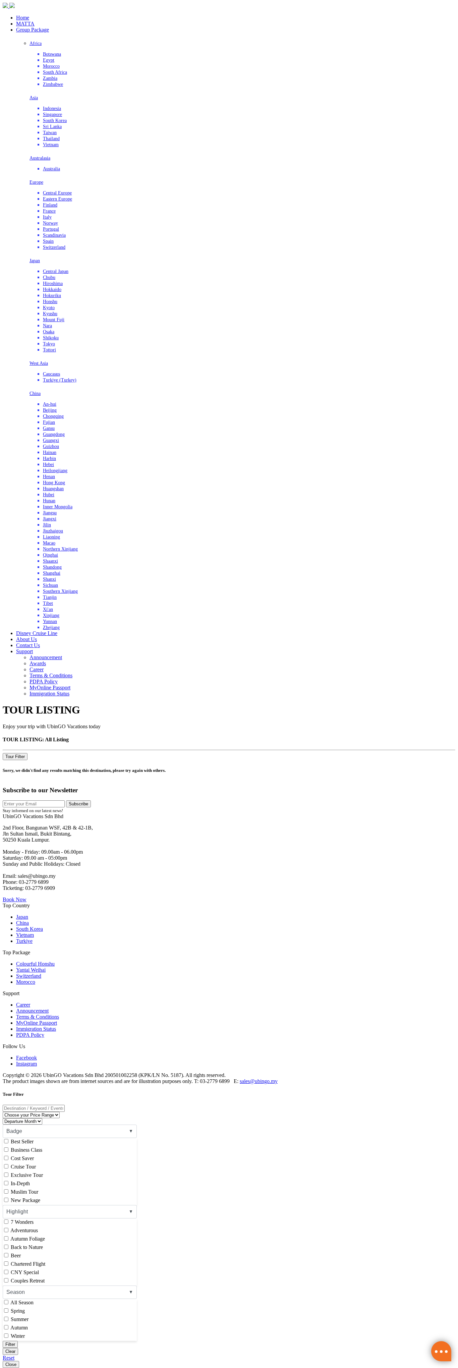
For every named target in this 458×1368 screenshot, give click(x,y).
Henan (49, 476)
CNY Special (24, 1272)
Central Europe (57, 192)
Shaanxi (50, 561)
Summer (18, 1319)
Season (15, 1292)
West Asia (39, 363)
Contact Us (28, 645)
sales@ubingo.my (259, 1081)
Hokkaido (52, 289)
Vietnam (51, 144)
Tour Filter (15, 756)
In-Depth (19, 1183)
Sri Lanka (52, 126)
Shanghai (51, 573)
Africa (36, 43)
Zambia (50, 78)
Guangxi (51, 440)
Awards (38, 663)
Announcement (46, 657)
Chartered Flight (27, 1264)
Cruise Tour (22, 1167)
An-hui (49, 404)
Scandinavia (54, 235)
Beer (15, 1255)
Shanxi (49, 579)
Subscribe (78, 803)
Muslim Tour (23, 1192)
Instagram (26, 1064)
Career (37, 669)
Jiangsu (50, 512)
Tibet (48, 603)
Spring (17, 1311)
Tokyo (49, 343)
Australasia (40, 158)
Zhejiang (51, 627)
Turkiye (24, 941)
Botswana (52, 54)
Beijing (50, 410)
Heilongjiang (55, 470)
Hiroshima (53, 283)
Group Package (32, 30)
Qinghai (50, 555)
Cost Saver (21, 1158)
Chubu (49, 277)
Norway (50, 223)
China (35, 393)
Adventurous (23, 1230)
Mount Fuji (53, 319)
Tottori (49, 349)
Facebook (26, 1058)
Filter (10, 1344)
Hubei (48, 494)
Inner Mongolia (57, 506)
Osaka (48, 331)
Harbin (49, 458)
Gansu (49, 428)
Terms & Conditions (51, 675)
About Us (26, 639)
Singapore (52, 114)
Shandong (52, 567)
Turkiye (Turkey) (59, 380)
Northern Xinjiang (60, 549)
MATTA (25, 23)
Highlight (17, 1211)
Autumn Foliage (27, 1239)
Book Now (14, 899)
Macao (49, 543)
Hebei (48, 464)
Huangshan (53, 488)
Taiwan (50, 132)
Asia (34, 97)
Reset (8, 1358)
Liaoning (51, 536)
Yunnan (50, 621)
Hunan (49, 500)
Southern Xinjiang (60, 591)
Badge (14, 1131)
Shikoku (51, 337)
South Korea (55, 120)
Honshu (50, 301)
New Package (24, 1200)
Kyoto (49, 307)
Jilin (47, 524)
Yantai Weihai (31, 970)
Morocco (51, 66)
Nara (47, 325)
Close (10, 1364)
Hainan (49, 452)
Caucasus (51, 374)
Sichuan (50, 585)
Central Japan (55, 271)
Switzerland (54, 247)
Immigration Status (49, 693)
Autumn (18, 1327)
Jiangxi (49, 518)
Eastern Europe (57, 199)
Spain (48, 241)
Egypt (48, 60)
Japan (35, 260)
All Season (21, 1302)
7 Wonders (21, 1222)
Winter (17, 1336)
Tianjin (50, 597)
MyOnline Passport (50, 687)
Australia (51, 168)
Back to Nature (26, 1247)
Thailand (51, 138)
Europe (36, 182)
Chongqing (53, 416)
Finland (50, 205)
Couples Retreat (27, 1281)
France (49, 211)
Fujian (49, 422)
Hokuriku (52, 295)
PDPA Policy (44, 681)
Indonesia (52, 108)
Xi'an (48, 609)
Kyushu (50, 313)
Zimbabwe (53, 84)
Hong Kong (54, 482)
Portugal (51, 229)
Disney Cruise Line (36, 633)
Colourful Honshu (35, 964)
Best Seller (21, 1141)
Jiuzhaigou (53, 530)
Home (22, 17)
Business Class (25, 1150)
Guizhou (51, 446)
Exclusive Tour (26, 1175)
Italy (47, 217)
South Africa (55, 72)
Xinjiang (51, 615)
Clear (10, 1351)
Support (24, 651)
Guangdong (54, 434)
